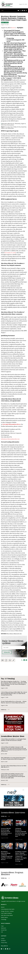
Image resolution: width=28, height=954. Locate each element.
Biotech (2, 907)
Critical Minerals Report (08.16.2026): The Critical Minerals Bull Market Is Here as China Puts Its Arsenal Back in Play (14, 693)
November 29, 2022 (10, 252)
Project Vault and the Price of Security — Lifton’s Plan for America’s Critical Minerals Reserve (13, 702)
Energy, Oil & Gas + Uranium (7, 911)
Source (13, 27)
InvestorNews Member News (12, 736)
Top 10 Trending (8, 679)
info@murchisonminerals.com (10, 439)
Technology (3, 919)
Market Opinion (5, 22)
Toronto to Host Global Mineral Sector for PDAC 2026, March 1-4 (13, 766)
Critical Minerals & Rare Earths (7, 909)
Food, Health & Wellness (6, 913)
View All (4, 709)
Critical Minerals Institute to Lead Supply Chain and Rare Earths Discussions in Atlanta (13, 739)
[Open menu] (2, 10)
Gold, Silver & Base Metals (7, 915)
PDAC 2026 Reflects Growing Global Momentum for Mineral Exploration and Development (13, 758)
